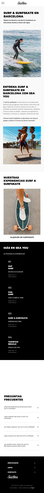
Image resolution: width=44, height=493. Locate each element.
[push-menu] (3, 3)
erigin (32, 488)
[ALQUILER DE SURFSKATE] (22, 212)
